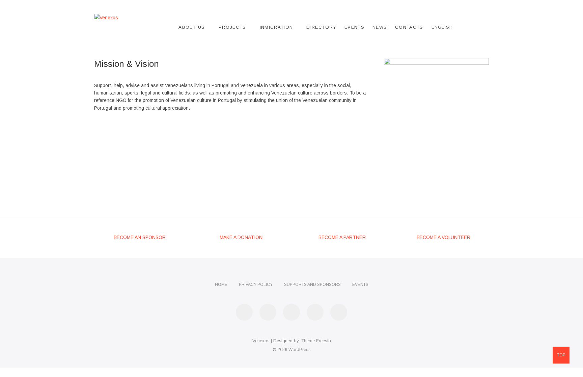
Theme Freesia (316, 340)
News (379, 27)
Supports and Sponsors (312, 284)
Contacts (409, 27)
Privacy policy (256, 284)
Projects (232, 27)
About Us (191, 27)
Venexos (261, 340)
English (442, 27)
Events (354, 27)
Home (221, 284)
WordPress (299, 349)
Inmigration (276, 27)
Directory (321, 27)
